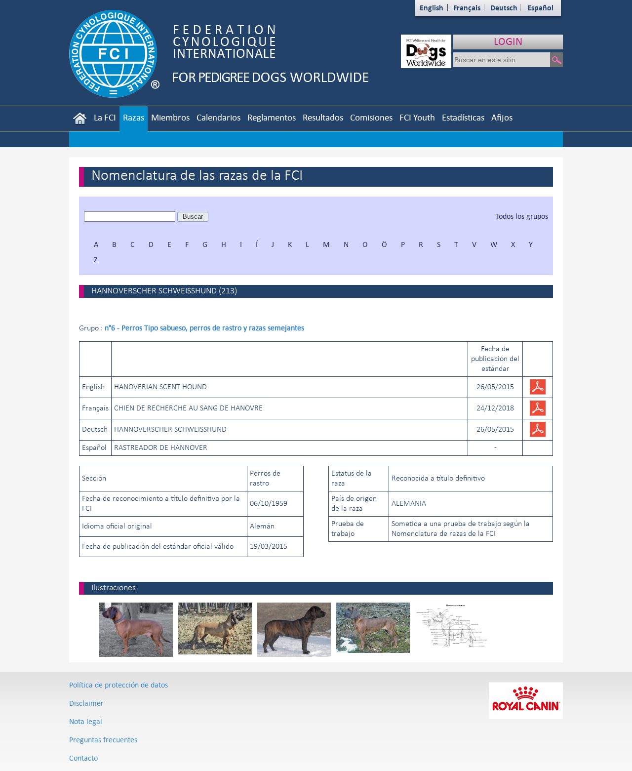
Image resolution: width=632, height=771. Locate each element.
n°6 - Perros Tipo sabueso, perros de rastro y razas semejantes (204, 327)
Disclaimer (86, 703)
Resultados (323, 117)
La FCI (105, 117)
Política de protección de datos (118, 685)
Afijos (502, 117)
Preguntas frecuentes (103, 739)
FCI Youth (417, 117)
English (431, 7)
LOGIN (508, 41)
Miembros (170, 117)
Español (540, 7)
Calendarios (218, 117)
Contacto (83, 758)
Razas (133, 117)
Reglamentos (271, 117)
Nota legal (85, 721)
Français (466, 7)
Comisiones (371, 117)
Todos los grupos (521, 216)
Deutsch (503, 7)
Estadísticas (463, 117)
